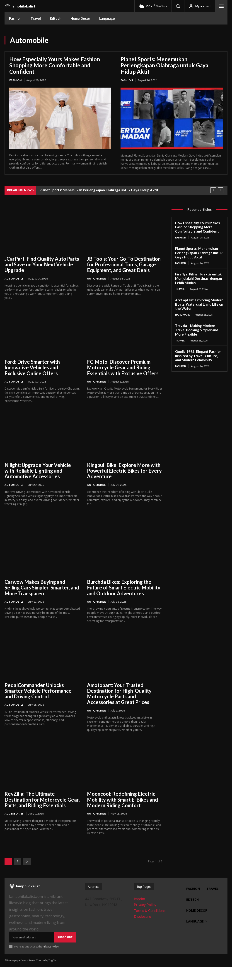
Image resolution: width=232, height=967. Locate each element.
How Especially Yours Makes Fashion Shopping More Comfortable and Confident (54, 65)
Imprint (139, 899)
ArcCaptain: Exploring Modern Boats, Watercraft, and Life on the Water (199, 304)
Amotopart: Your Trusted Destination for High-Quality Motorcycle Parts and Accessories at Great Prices (119, 693)
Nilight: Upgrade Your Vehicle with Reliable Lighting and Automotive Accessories (38, 471)
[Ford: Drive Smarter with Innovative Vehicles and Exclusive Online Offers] (42, 331)
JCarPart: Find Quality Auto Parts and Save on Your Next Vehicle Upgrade (42, 264)
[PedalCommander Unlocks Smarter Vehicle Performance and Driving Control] (42, 654)
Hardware (182, 314)
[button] (178, 6)
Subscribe (64, 937)
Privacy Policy (50, 946)
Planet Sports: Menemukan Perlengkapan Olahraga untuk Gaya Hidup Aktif (164, 65)
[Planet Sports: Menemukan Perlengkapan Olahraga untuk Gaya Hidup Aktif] (172, 118)
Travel (180, 288)
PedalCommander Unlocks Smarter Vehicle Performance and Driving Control (38, 691)
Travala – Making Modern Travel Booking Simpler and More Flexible (196, 330)
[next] (220, 190)
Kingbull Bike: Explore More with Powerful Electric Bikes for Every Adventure (124, 471)
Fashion (15, 80)
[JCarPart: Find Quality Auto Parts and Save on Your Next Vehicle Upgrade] (42, 228)
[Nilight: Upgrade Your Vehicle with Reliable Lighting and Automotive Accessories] (42, 434)
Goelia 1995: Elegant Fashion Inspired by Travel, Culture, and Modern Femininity (198, 355)
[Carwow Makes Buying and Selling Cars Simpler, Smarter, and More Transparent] (42, 551)
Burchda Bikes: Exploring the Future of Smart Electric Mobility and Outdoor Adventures (123, 587)
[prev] (213, 190)
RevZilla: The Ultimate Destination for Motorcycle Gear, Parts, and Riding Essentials (42, 799)
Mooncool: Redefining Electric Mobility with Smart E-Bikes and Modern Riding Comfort (122, 799)
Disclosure (142, 916)
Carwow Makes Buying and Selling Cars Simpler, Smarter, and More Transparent (42, 587)
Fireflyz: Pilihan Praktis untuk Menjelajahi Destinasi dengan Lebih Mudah (198, 278)
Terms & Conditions (150, 910)
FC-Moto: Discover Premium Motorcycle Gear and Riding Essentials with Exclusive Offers (123, 367)
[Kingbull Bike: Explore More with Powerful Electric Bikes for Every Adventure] (125, 434)
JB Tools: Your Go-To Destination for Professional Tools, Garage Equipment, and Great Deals (124, 264)
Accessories (14, 813)
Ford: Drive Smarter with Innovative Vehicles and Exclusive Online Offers (32, 367)
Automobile (14, 278)
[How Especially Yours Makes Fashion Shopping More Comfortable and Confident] (60, 118)
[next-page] (27, 861)
